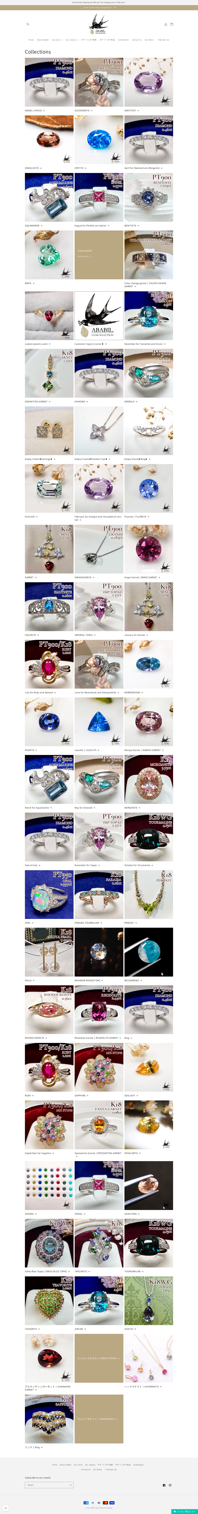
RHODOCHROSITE (34, 1037)
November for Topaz (86, 865)
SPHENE (29, 1213)
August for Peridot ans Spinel (90, 225)
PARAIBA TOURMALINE (87, 922)
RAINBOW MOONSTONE (87, 980)
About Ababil (65, 1465)
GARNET (29, 577)
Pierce (28, 980)
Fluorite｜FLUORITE (135, 516)
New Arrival (31, 865)
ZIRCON (79, 1328)
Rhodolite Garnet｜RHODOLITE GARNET (96, 1037)
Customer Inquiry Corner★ (89, 343)
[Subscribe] (70, 1485)
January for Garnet (134, 635)
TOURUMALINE (132, 1271)
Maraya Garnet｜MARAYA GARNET (142, 750)
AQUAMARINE (32, 225)
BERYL (28, 283)
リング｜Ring (32, 1447)
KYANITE (29, 750)
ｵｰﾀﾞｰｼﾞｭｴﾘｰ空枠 (105, 1465)
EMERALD (129, 401)
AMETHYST (130, 110)
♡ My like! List (110, 1469)
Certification (138, 1465)
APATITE (79, 167)
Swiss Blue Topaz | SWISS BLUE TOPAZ (46, 1271)
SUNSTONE (130, 1213)
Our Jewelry (90, 1465)
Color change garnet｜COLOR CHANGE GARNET (145, 285)
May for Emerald (83, 807)
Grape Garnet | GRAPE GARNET (140, 577)
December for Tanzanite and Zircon (143, 343)
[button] (28, 24)
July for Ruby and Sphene (39, 692)
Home (54, 1465)
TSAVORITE (31, 1328)
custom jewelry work (36, 343)
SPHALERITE (131, 1153)
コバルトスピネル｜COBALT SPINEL (97, 1358)
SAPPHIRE (80, 1095)
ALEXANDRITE (82, 110)
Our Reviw (97, 1469)
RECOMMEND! (131, 980)
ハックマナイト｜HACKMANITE (141, 1386)
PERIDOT (129, 922)
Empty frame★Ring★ (135, 459)
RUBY (28, 1095)
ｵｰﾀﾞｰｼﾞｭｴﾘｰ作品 (123, 1465)
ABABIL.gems (95, 1508)
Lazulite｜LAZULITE (85, 750)
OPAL (28, 922)
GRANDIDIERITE (83, 577)
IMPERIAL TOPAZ (84, 635)
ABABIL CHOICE (33, 110)
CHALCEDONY (84, 250)
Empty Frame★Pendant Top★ (91, 459)
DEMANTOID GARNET (36, 401)
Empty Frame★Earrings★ (39, 459)
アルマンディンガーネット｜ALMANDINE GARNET (47, 1388)
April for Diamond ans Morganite (142, 167)
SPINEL (79, 1213)
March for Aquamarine (37, 807)
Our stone (78, 1465)
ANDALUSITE (32, 167)
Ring (126, 1037)
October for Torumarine (137, 865)
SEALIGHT (129, 1095)
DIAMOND (80, 401)
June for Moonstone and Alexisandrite (95, 692)
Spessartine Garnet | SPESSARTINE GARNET (98, 1153)
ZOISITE (128, 1328)
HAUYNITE (30, 635)
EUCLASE (30, 516)
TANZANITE (81, 1271)
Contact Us (86, 1469)
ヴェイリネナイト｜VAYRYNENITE (95, 1418)
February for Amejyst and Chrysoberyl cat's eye (98, 518)
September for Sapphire (38, 1153)
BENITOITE (130, 225)
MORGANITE (131, 807)
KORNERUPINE (132, 692)
